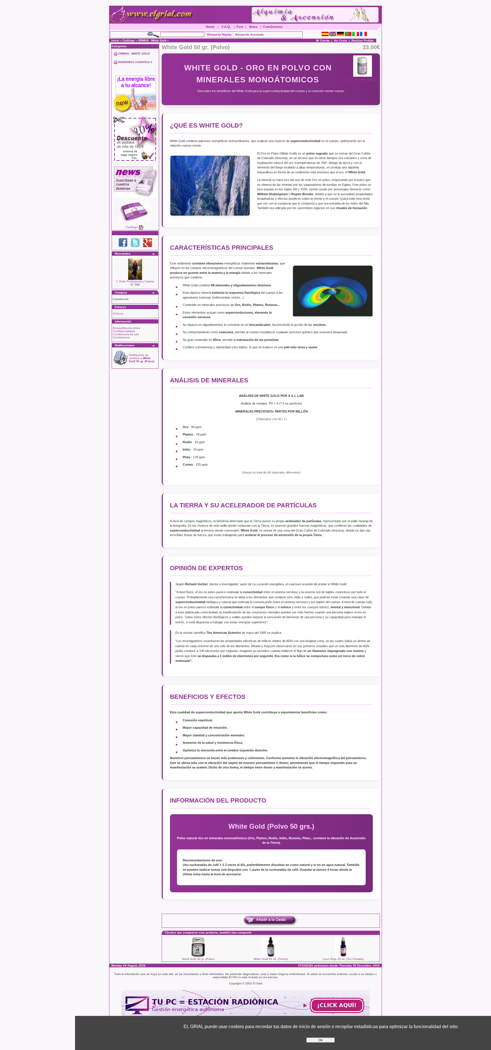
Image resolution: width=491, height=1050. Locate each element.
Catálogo (128, 40)
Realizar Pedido (362, 40)
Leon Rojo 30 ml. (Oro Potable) (343, 959)
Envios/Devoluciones (126, 328)
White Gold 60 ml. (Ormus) (270, 959)
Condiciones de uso (126, 334)
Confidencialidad (124, 331)
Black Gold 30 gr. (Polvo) (198, 959)
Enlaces (118, 313)
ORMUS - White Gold (152, 40)
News (253, 26)
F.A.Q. (226, 26)
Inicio (115, 40)
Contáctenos (272, 26)
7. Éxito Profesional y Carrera (135, 281)
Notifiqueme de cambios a (141, 358)
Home (210, 26)
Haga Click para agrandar (362, 79)
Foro (240, 26)
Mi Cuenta (323, 40)
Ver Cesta (340, 40)
